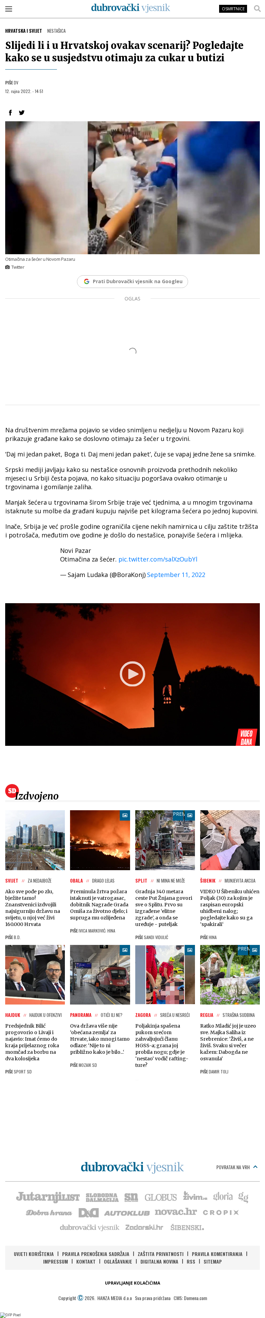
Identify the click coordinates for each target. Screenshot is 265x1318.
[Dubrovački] (130, 8)
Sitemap (213, 1261)
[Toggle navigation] (8, 8)
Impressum (55, 1261)
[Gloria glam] (244, 1197)
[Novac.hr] (176, 1212)
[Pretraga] (257, 9)
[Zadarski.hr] (144, 1227)
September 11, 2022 (176, 574)
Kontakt (86, 1261)
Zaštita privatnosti (161, 1253)
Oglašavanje (118, 1261)
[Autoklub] (127, 1212)
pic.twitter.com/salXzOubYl (157, 559)
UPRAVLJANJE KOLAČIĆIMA (132, 1283)
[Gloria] (222, 1197)
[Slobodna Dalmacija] (102, 1197)
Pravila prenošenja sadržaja (95, 1253)
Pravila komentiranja (217, 1253)
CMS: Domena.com (190, 1297)
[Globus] (161, 1197)
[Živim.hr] (195, 1197)
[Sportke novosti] (131, 1197)
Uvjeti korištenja (34, 1253)
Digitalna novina (159, 1261)
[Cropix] (220, 1212)
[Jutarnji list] (47, 1197)
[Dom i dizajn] (89, 1212)
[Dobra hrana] (49, 1212)
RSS (191, 1261)
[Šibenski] (187, 1227)
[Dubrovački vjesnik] (90, 1227)
